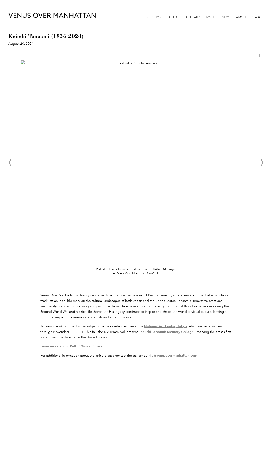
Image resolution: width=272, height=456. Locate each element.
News (226, 17)
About (241, 17)
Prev (10, 162)
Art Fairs (193, 17)
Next (262, 162)
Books (211, 17)
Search (258, 17)
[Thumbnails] (261, 55)
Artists (174, 17)
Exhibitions (154, 17)
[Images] (254, 55)
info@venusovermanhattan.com (172, 355)
